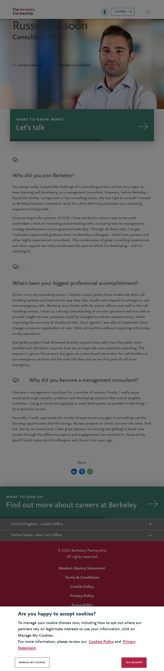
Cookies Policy (101, 642)
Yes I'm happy (134, 662)
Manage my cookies (32, 662)
